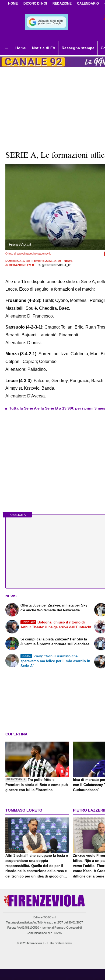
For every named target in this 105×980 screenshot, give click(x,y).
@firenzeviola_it (56, 265)
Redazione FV (20, 265)
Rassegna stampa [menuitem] (78, 48)
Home (13, 3)
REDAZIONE (62, 3)
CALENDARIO (88, 3)
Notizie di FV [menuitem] (43, 48)
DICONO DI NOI (35, 3)
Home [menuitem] (20, 48)
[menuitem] (7, 48)
